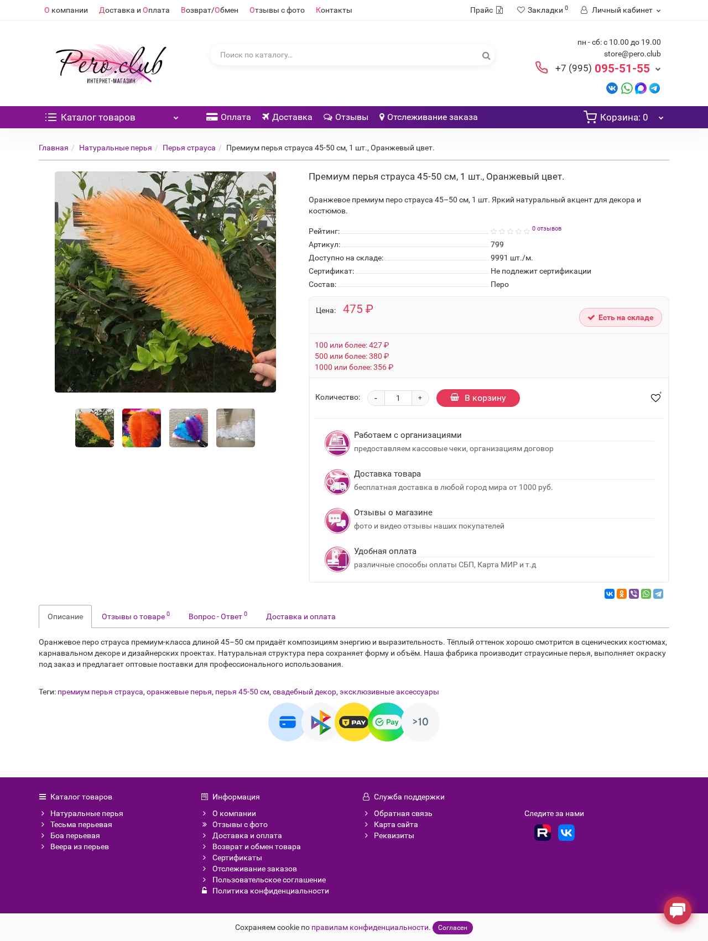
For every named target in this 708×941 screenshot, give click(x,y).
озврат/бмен (209, 10)
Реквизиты (394, 835)
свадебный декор (304, 691)
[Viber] (634, 594)
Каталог (98, 117)
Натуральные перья (115, 147)
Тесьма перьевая (81, 824)
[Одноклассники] (622, 594)
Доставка (292, 117)
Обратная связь (403, 813)
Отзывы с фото (240, 824)
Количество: (337, 397)
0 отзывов (546, 228)
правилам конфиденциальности (370, 927)
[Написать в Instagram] (654, 87)
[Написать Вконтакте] (612, 87)
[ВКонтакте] (610, 594)
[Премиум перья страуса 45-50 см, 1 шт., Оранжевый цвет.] (94, 427)
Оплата (236, 117)
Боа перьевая (75, 835)
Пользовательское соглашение (269, 879)
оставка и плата (134, 10)
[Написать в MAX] (641, 87)
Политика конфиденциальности (270, 890)
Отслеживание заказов (254, 868)
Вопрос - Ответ (218, 615)
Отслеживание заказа (432, 117)
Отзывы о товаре (136, 615)
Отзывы (351, 117)
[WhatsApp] (646, 594)
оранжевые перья (179, 691)
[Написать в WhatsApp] (627, 87)
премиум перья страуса (100, 691)
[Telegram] (658, 594)
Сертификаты (237, 857)
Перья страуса (189, 147)
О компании (234, 813)
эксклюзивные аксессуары (389, 691)
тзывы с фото (277, 10)
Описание (65, 616)
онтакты (334, 10)
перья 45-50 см (242, 691)
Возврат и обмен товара (256, 846)
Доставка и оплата (301, 616)
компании (66, 10)
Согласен (452, 928)
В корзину (485, 398)
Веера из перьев (79, 846)
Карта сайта (396, 824)
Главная (54, 147)
